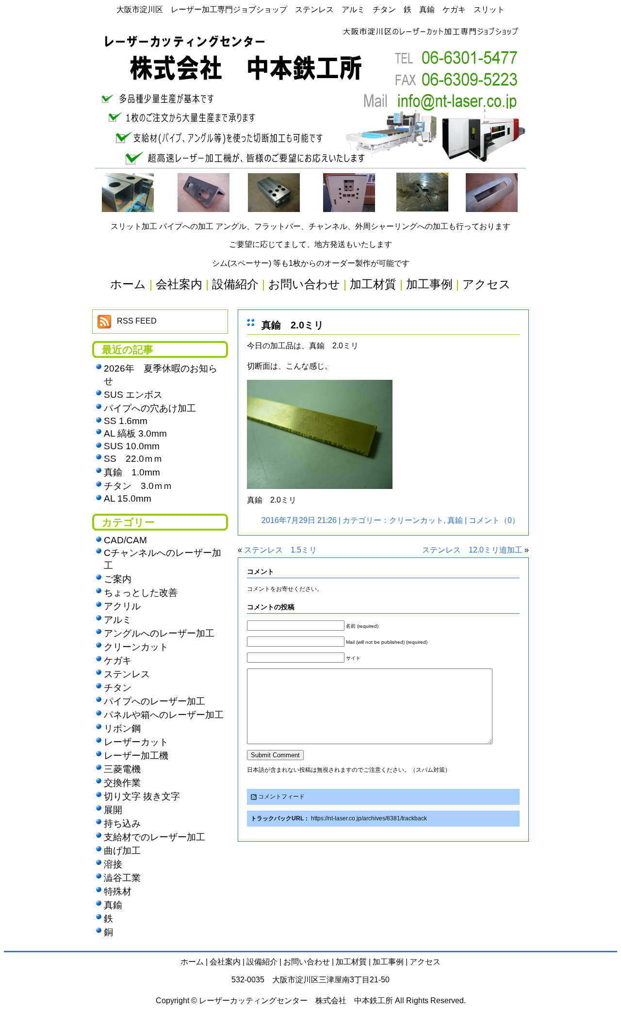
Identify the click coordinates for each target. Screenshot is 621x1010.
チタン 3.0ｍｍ (138, 486)
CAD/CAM (125, 540)
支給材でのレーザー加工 (154, 837)
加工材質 (351, 962)
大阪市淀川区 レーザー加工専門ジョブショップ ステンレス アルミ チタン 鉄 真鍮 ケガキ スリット (310, 9)
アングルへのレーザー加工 (159, 633)
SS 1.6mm (125, 421)
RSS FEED (137, 321)
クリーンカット (416, 520)
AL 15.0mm (127, 498)
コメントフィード (281, 796)
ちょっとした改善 (141, 592)
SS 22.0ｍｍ (133, 459)
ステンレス (127, 674)
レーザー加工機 (136, 755)
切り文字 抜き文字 (142, 796)
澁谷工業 (122, 878)
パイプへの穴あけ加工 (150, 408)
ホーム (192, 962)
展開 (113, 810)
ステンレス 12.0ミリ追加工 (472, 550)
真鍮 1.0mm (132, 472)
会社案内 (225, 962)
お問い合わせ (306, 962)
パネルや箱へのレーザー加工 (164, 715)
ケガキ (117, 660)
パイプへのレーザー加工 (154, 701)
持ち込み (122, 823)
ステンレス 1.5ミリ (280, 550)
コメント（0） (494, 520)
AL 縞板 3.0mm (135, 433)
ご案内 (117, 579)
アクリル (122, 606)
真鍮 (455, 520)
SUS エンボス (133, 395)
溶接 (113, 864)
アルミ (117, 620)
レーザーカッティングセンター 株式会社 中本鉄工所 (296, 1000)
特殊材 (117, 891)
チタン (117, 688)
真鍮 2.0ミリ (292, 325)
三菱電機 (122, 769)
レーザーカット (136, 742)
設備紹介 (262, 962)
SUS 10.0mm (132, 446)
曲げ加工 (122, 851)
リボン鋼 (122, 728)
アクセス (425, 962)
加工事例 (388, 962)
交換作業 (122, 783)
